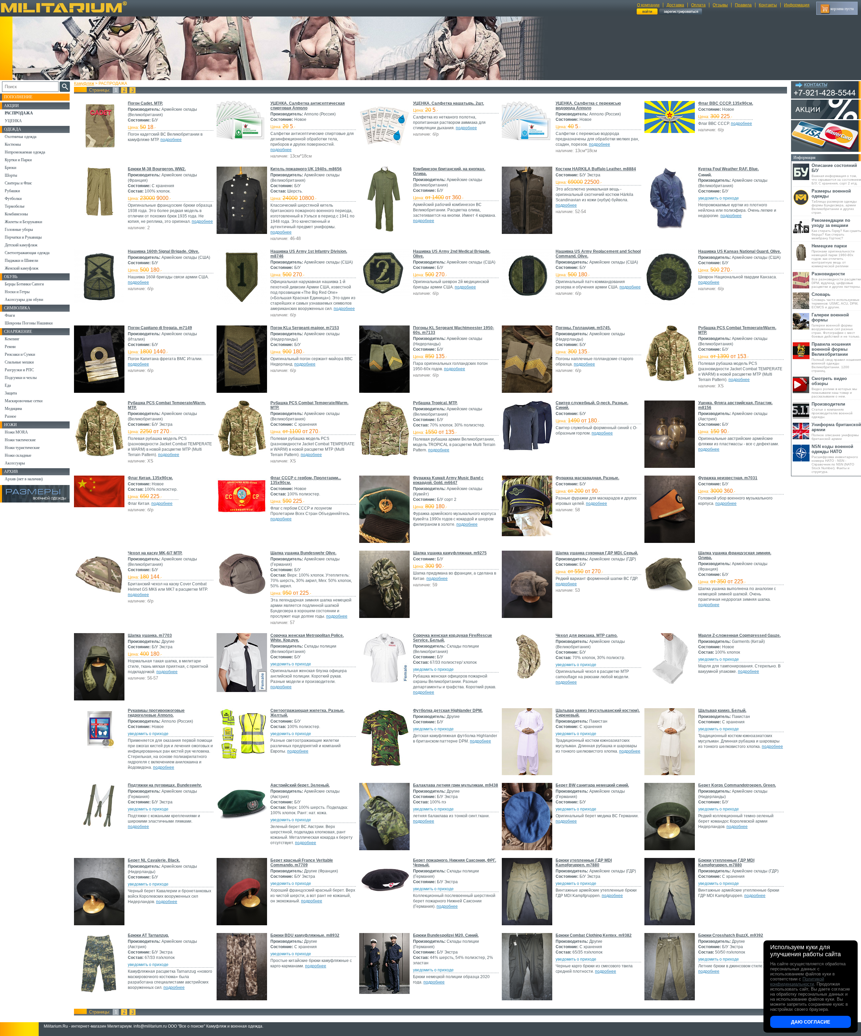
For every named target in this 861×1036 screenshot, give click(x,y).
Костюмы (13, 144)
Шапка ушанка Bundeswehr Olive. (303, 553)
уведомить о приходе (718, 198)
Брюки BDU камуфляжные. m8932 (304, 935)
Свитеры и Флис (18, 183)
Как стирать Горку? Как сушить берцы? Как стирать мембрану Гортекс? (836, 229)
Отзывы (720, 5)
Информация (797, 5)
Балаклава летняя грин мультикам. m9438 (455, 785)
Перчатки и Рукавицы (23, 237)
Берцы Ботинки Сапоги (24, 284)
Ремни (10, 346)
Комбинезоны (16, 214)
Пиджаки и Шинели (21, 260)
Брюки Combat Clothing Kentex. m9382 (594, 935)
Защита (11, 393)
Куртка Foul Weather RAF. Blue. (728, 169)
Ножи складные (18, 455)
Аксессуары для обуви (24, 299)
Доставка (675, 5)
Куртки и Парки (18, 160)
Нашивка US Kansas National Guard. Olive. (739, 251)
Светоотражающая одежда (27, 252)
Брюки (10, 167)
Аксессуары (15, 463)
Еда (8, 385)
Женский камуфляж (21, 268)
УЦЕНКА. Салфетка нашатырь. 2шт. (448, 103)
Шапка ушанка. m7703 (150, 635)
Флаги (10, 315)
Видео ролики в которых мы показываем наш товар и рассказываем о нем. (834, 387)
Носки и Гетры (17, 291)
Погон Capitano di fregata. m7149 (160, 327)
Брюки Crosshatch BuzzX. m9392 (730, 935)
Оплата (698, 5)
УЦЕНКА (13, 120)
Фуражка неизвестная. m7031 (727, 478)
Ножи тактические (20, 440)
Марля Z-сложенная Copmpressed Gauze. (739, 635)
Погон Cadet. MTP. (145, 103)
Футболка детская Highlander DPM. (448, 710)
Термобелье (15, 206)
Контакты (768, 5)
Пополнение (18, 97)
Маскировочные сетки (23, 401)
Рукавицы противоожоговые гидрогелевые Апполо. (156, 713)
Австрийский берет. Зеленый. (300, 785)
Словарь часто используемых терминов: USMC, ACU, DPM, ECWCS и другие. (835, 300)
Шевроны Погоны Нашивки (28, 323)
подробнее (171, 139)
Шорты (11, 175)
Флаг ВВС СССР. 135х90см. (725, 103)
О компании (648, 5)
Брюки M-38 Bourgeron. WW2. (157, 169)
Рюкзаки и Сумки (20, 354)
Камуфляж (84, 83)
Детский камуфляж (21, 245)
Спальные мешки (19, 362)
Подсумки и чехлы (21, 377)
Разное (10, 416)
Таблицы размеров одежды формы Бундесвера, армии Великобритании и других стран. (834, 201)
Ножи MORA (16, 432)
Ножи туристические (22, 447)
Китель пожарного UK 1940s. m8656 (306, 169)
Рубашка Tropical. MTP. (435, 403)
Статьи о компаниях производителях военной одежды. (832, 410)
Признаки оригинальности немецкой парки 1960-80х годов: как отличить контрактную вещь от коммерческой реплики (833, 255)
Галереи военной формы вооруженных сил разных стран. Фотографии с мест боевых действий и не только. (836, 325)
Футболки (13, 198)
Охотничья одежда (20, 136)
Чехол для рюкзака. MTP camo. (586, 635)
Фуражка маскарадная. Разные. (587, 478)
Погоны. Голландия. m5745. (583, 327)
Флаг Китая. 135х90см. (150, 478)
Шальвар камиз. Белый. (722, 710)
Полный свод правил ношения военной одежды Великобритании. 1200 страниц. (836, 357)
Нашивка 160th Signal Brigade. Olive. (163, 251)
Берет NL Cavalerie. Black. (154, 860)
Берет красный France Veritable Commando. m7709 (301, 862)
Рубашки (12, 190)
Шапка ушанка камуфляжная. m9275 (450, 553)
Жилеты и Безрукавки (23, 221)
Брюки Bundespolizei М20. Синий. (446, 935)
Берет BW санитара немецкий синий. (592, 785)
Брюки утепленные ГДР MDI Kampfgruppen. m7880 (584, 862)
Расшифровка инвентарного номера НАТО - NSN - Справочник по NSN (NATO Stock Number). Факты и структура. (835, 459)
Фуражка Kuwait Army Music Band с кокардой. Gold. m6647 (448, 480)
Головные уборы (19, 229)
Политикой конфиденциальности (797, 981)
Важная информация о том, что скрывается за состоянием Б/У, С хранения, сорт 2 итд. (836, 174)
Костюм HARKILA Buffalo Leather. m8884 (596, 169)
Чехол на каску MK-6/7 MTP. (155, 553)
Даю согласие (810, 1022)
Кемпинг (12, 339)
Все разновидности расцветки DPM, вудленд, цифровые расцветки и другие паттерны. (836, 279)
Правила (743, 5)
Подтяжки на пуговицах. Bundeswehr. (165, 785)
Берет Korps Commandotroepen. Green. (737, 785)
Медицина (13, 408)
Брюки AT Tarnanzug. (148, 935)
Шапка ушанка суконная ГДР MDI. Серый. (597, 553)
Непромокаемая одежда (25, 152)
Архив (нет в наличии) (24, 479)
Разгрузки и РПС (19, 370)
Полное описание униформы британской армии (836, 431)
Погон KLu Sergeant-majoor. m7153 (304, 327)
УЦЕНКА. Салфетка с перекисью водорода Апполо (588, 105)
